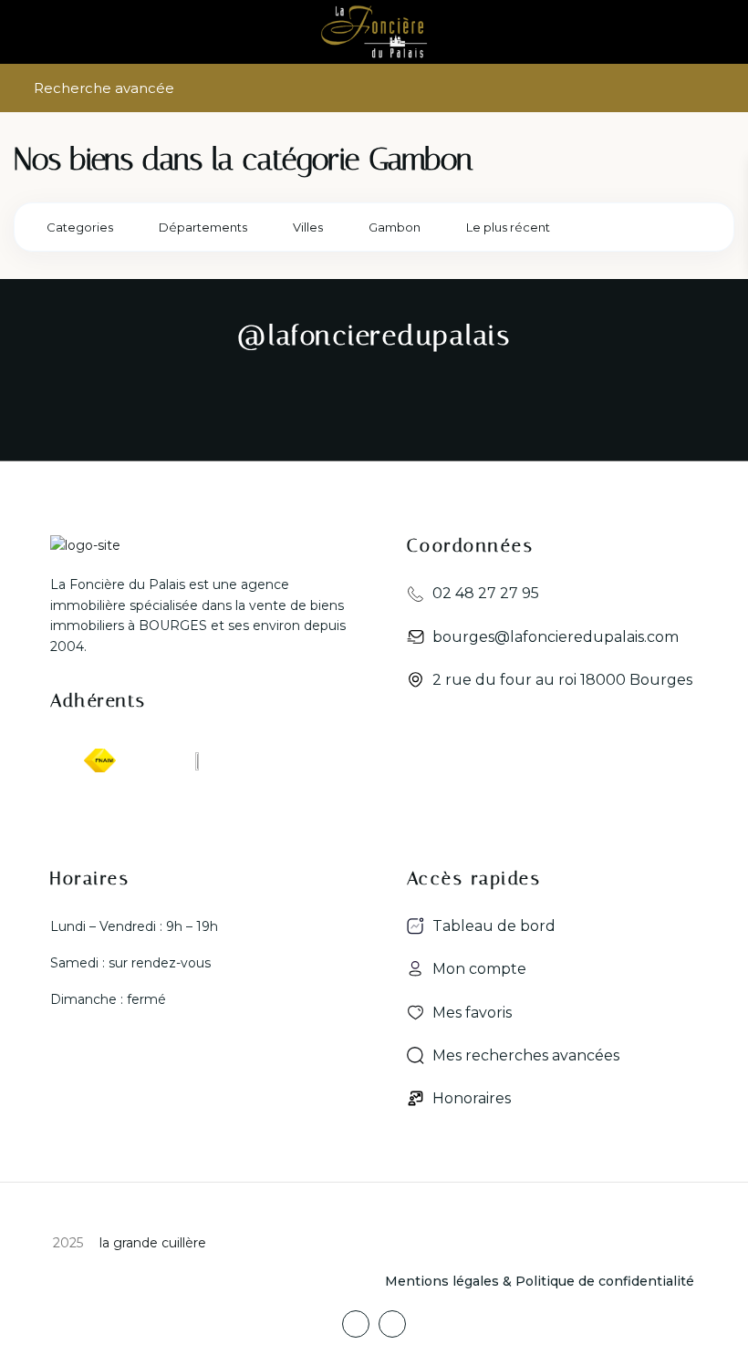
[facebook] (355, 1324)
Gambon (395, 227)
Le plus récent (508, 227)
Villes (308, 227)
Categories (80, 227)
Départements (203, 227)
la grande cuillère (151, 1243)
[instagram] (392, 1324)
